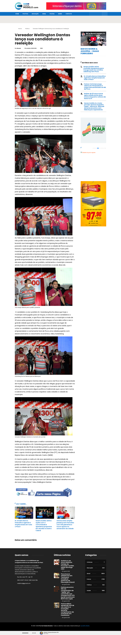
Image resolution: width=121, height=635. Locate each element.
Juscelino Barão (85, 626)
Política (25, 14)
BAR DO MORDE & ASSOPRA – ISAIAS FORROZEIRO (90, 51)
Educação (35, 14)
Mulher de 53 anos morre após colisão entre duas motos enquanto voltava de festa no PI (95, 96)
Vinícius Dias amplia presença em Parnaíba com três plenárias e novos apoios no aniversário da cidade (65, 525)
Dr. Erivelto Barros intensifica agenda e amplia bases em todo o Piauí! (23, 524)
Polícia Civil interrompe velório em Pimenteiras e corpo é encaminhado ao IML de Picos (95, 86)
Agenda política (21, 516)
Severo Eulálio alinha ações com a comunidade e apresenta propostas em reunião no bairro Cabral (44, 526)
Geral (44, 14)
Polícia (52, 14)
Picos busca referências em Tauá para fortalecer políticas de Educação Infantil (68, 578)
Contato (69, 14)
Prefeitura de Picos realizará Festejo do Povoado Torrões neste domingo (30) (67, 565)
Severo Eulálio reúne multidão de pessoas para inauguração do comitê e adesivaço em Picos (93, 69)
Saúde (60, 14)
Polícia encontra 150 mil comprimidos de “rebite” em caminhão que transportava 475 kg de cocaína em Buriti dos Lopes (68, 593)
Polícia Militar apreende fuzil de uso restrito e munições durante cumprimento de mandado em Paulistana (67, 609)
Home (17, 14)
